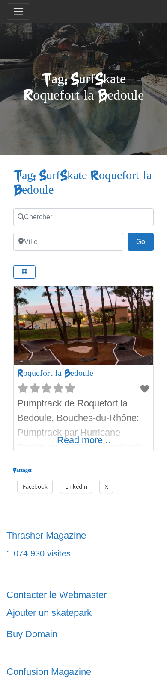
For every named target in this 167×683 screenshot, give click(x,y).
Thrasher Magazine (46, 535)
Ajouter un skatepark (49, 612)
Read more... (83, 440)
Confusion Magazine (48, 671)
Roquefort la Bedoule (55, 372)
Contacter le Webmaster (56, 594)
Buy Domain (31, 634)
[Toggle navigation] (18, 11)
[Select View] (24, 272)
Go (145, 241)
